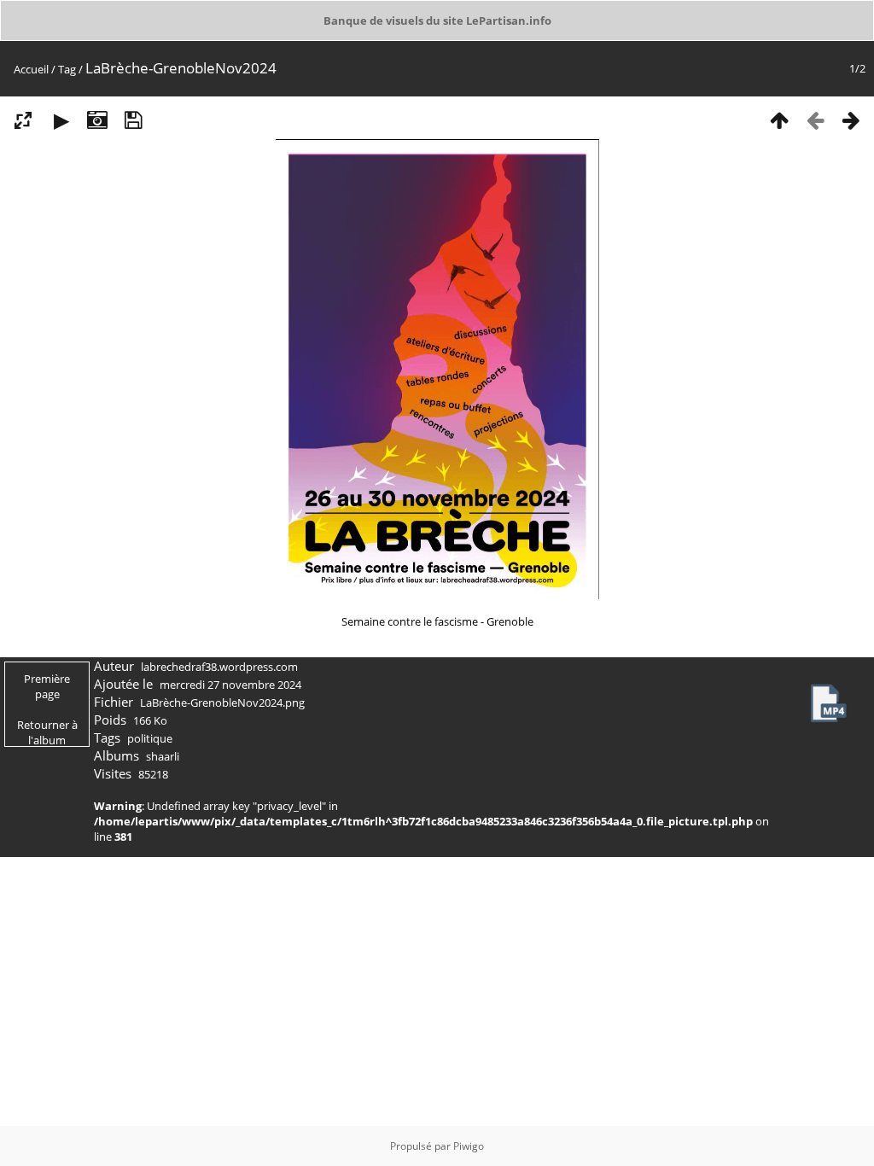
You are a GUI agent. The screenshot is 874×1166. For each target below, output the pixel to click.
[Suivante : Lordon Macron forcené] (851, 119)
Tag (67, 69)
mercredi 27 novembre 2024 (230, 684)
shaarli (162, 756)
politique (149, 738)
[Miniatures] (779, 119)
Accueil (31, 69)
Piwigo (468, 1146)
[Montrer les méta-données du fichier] (97, 119)
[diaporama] (61, 119)
